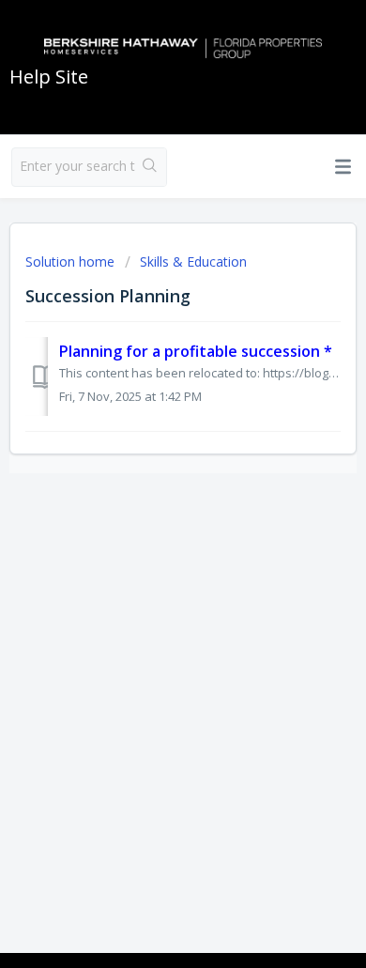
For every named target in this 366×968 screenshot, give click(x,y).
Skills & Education (193, 261)
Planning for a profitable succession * (195, 351)
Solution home (71, 261)
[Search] (150, 167)
